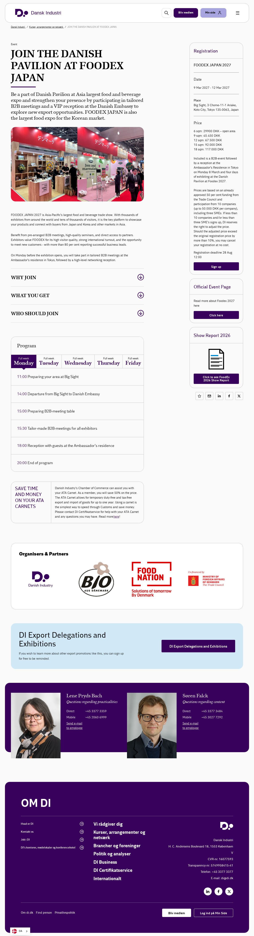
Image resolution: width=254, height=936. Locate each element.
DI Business (105, 862)
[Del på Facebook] (229, 396)
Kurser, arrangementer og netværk (46, 27)
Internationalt (107, 879)
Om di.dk (27, 913)
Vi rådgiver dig (108, 824)
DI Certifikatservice (112, 870)
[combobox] (20, 931)
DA (20, 931)
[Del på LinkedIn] (219, 396)
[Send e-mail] (209, 396)
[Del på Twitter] (239, 396)
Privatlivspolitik (65, 913)
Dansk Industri (18, 27)
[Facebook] (218, 891)
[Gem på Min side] (199, 396)
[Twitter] (229, 891)
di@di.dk (227, 878)
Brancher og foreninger (116, 846)
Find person (44, 913)
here (116, 516)
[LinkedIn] (208, 891)
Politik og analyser (112, 854)
